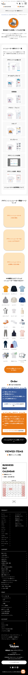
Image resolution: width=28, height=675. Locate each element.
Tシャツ (3, 514)
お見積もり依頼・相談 (6, 563)
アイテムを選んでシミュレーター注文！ (14, 369)
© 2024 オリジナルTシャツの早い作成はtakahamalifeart (14, 671)
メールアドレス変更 (5, 630)
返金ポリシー (15, 639)
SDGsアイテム (18, 523)
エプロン (3, 535)
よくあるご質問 (4, 588)
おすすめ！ (14, 404)
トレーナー (3, 520)
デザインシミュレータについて (8, 576)
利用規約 (16, 637)
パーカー (3, 518)
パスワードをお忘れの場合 (7, 628)
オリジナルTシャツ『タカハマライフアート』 (11, 635)
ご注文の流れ (4, 555)
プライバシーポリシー (6, 639)
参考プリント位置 (5, 609)
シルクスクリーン (6, 597)
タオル (2, 523)
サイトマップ (4, 637)
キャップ (3, 529)
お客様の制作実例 (5, 613)
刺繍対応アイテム (19, 520)
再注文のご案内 (4, 568)
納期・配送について (5, 574)
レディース (3, 539)
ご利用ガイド (4, 565)
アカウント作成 (4, 625)
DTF (3, 599)
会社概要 (10, 637)
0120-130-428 (7, 6)
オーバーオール (4, 543)
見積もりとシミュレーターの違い (9, 580)
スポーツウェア (4, 537)
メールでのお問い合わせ (14, 662)
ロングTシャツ (4, 516)
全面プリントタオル (19, 525)
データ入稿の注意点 (5, 611)
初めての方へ (4, 553)
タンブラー (17, 522)
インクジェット (6, 601)
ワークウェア (18, 514)
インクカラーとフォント (6, 607)
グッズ (2, 531)
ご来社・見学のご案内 (6, 586)
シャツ (2, 545)
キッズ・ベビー (4, 541)
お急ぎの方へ (4, 559)
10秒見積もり (4, 561)
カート (2, 623)
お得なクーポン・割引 (6, 570)
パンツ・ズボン (4, 533)
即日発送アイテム (19, 516)
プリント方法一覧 (5, 596)
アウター (3, 527)
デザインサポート (5, 557)
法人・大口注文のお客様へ (7, 567)
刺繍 (3, 603)
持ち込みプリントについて (7, 582)
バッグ (2, 525)
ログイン (3, 626)
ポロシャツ (3, 522)
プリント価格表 (4, 605)
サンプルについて (5, 584)
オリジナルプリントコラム (7, 615)
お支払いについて (5, 572)
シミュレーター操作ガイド (8, 578)
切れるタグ (17, 518)
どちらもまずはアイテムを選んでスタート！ (14, 440)
